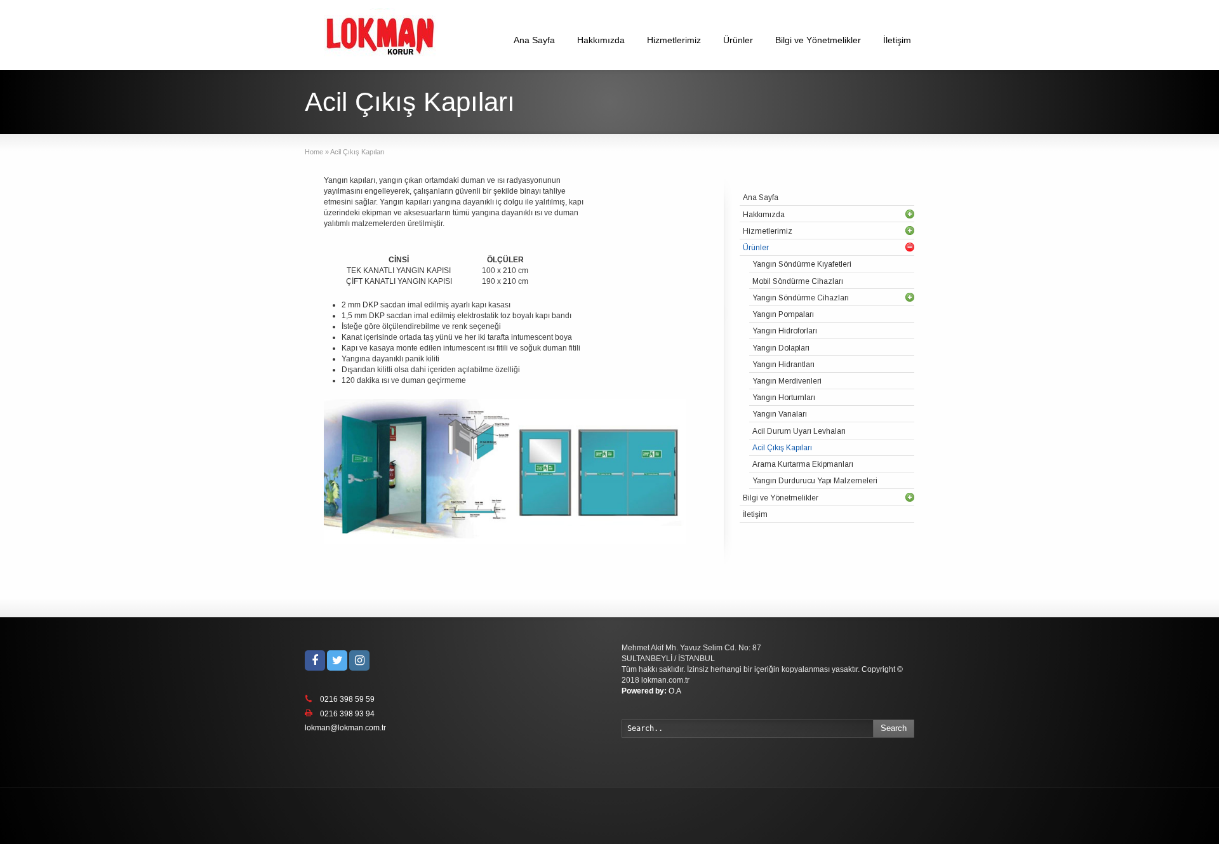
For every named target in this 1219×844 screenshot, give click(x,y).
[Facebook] (315, 660)
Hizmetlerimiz (674, 40)
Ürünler (738, 40)
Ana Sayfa (534, 40)
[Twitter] (337, 660)
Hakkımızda (601, 40)
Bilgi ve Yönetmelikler (818, 40)
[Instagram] (359, 660)
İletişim (897, 40)
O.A (651, 691)
